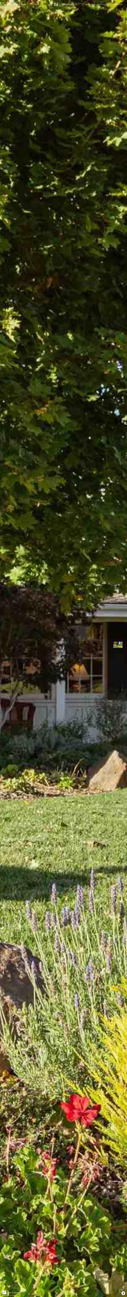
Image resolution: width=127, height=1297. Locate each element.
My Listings (35, 4)
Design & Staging (20, 4)
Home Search (90, 4)
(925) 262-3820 (117, 4)
